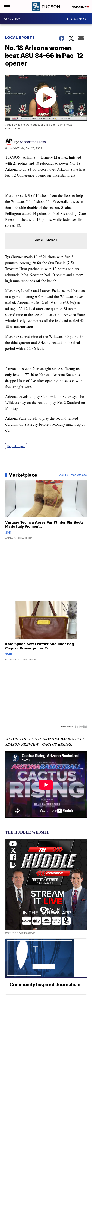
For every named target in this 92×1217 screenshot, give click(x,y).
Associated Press (33, 142)
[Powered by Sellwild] (80, 726)
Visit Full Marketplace (73, 474)
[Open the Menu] (7, 6)
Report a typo (16, 446)
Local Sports (20, 37)
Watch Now (79, 6)
